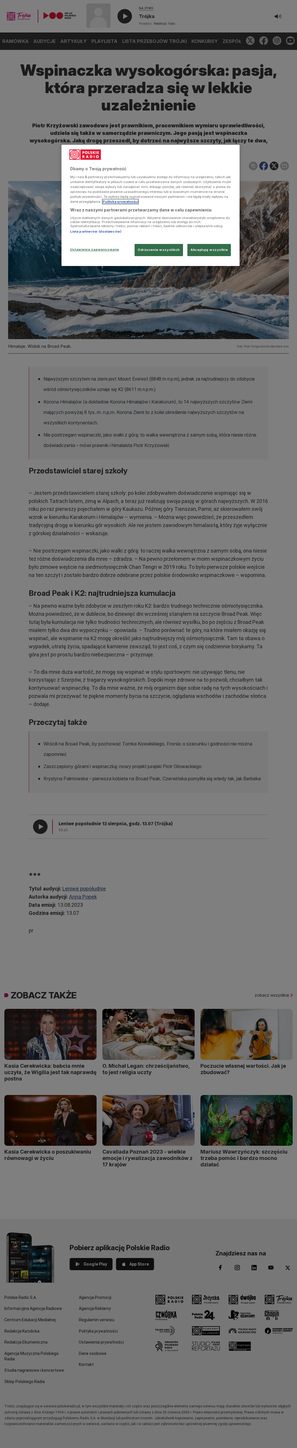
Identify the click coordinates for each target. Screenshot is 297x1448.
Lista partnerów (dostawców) (96, 231)
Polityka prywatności (120, 202)
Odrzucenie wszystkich (159, 250)
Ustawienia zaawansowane (94, 249)
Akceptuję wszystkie (209, 250)
